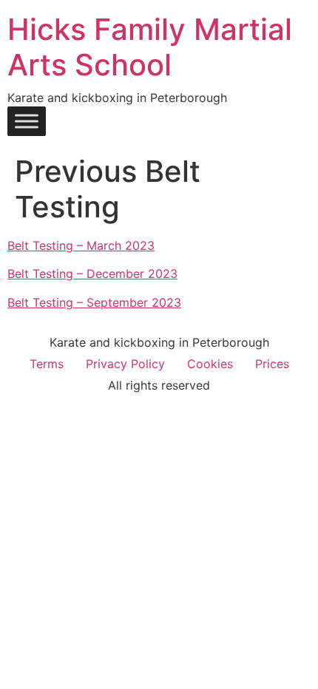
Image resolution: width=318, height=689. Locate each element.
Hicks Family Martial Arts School (149, 47)
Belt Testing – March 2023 (81, 245)
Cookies (210, 363)
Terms (47, 363)
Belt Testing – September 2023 (94, 302)
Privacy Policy (125, 363)
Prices (272, 363)
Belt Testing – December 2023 (92, 273)
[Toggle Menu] (26, 121)
